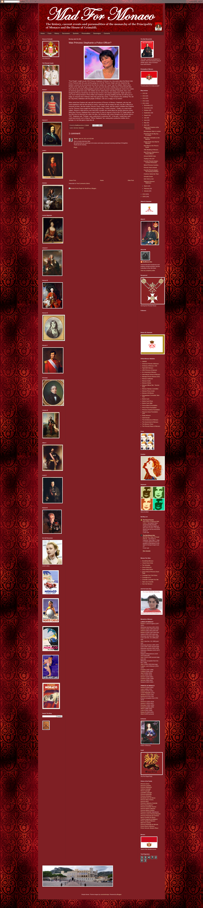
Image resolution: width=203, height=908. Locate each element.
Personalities (86, 33)
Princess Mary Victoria (147, 799)
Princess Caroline (146, 785)
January (146, 191)
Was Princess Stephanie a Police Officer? (151, 153)
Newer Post (72, 180)
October (146, 110)
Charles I (143, 629)
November (147, 108)
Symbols (76, 33)
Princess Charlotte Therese (148, 807)
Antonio (143, 630)
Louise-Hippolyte (145, 692)
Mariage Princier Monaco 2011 (151, 376)
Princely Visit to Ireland (150, 167)
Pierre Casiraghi (145, 791)
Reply (75, 147)
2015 (144, 93)
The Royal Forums (148, 520)
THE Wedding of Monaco (151, 149)
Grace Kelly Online (147, 569)
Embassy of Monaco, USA (149, 366)
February (147, 188)
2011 (144, 103)
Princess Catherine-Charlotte (149, 803)
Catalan (143, 666)
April (145, 125)
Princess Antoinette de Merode (149, 824)
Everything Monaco (147, 561)
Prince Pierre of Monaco (147, 826)
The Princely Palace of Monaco (151, 426)
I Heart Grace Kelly (147, 563)
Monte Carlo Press (147, 401)
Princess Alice (145, 801)
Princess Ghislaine (146, 796)
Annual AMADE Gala (150, 156)
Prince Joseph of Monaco (148, 821)
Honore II (143, 687)
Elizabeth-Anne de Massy (148, 798)
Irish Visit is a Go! (149, 179)
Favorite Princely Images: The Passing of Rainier (151, 170)
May (145, 122)
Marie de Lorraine (146, 822)
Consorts (107, 33)
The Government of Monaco (150, 422)
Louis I (142, 689)
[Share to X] (97, 125)
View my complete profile (148, 270)
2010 (144, 194)
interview (76, 128)
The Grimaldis (146, 565)
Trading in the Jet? (149, 158)
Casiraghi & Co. (146, 577)
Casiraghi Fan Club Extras (149, 575)
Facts (49, 33)
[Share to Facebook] (99, 125)
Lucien (143, 675)
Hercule (143, 680)
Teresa (76, 138)
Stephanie (81, 128)
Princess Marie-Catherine (148, 808)
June (145, 120)
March (146, 186)
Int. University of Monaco (149, 372)
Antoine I (143, 691)
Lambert (143, 671)
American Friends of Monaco (150, 363)
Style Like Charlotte (147, 582)
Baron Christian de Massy (148, 817)
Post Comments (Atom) (83, 183)
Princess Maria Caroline (147, 810)
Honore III (143, 696)
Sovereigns (97, 33)
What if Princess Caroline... (151, 165)
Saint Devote (146, 417)
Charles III (143, 707)
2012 (144, 101)
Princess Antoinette (146, 794)
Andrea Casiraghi (146, 789)
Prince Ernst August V (147, 805)
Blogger (119, 894)
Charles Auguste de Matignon (149, 819)
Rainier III (143, 712)
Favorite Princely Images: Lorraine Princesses (151, 161)
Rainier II (143, 632)
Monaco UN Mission (148, 393)
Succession (66, 33)
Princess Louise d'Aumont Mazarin (150, 814)
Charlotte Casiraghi (146, 792)
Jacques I (143, 694)
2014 (144, 96)
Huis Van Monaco (147, 584)
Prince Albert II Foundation (149, 405)
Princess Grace (145, 784)
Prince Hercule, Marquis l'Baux (149, 828)
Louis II (143, 710)
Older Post (131, 180)
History (56, 33)
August (146, 115)
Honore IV (143, 701)
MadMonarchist (147, 262)
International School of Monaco (151, 374)
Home (43, 33)
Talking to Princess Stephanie (149, 182)
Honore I (143, 677)
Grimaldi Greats (148, 176)
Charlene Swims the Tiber (151, 174)
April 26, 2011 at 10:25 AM (86, 138)
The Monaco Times (147, 424)
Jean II (143, 673)
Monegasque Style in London (152, 131)
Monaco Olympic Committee (150, 389)
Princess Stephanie (146, 787)
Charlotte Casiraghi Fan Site (150, 579)
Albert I (143, 708)
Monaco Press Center (148, 391)
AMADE (144, 361)
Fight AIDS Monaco (147, 368)
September (147, 113)
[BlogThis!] (95, 125)
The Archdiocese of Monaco (150, 420)
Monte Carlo (145, 399)
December (147, 105)
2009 (144, 196)
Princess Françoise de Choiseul (150, 815)
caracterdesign (105, 894)
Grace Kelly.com (147, 567)
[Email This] (93, 125)
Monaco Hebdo (146, 383)
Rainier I (143, 623)
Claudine (143, 669)
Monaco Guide (146, 381)
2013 (144, 98)
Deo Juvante (146, 551)
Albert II (143, 714)
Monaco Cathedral (147, 378)
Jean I (142, 641)
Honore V (143, 703)
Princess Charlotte (146, 812)
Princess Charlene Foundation (151, 409)
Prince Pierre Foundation (149, 407)
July (145, 117)
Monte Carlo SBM (147, 403)
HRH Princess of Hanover (149, 370)
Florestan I (144, 705)
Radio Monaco (146, 415)
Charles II (143, 678)
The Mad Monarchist (149, 535)
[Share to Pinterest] (101, 125)
